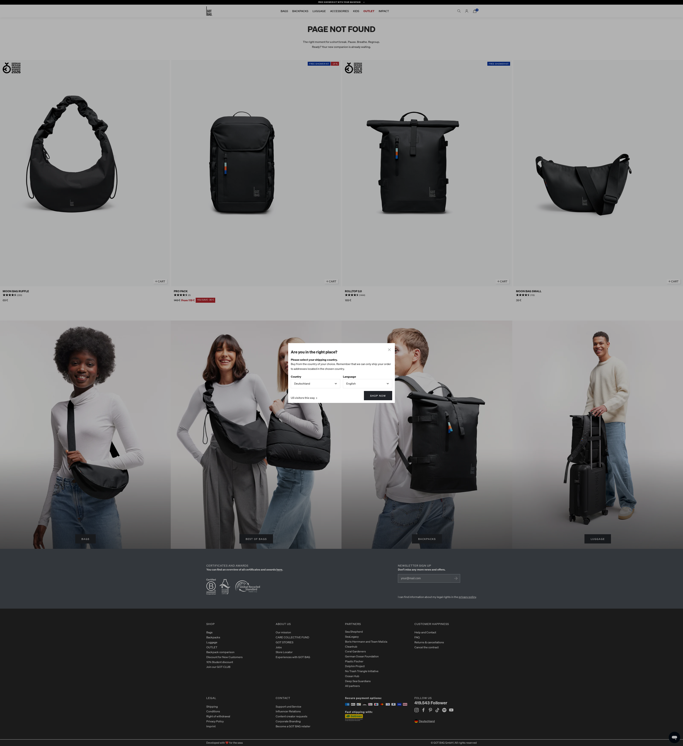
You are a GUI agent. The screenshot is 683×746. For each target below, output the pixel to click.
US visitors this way (303, 398)
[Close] (389, 349)
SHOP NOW (378, 395)
